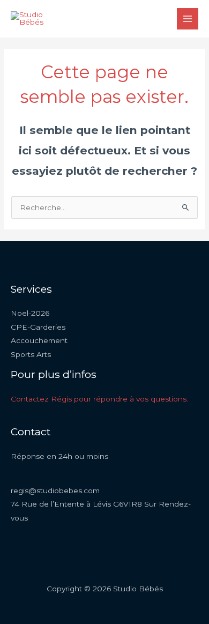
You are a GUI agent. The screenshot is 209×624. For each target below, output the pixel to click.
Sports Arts (31, 354)
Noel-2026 (30, 313)
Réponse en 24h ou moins (59, 456)
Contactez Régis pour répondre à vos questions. (99, 399)
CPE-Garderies (38, 327)
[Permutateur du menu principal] (188, 19)
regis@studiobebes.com (55, 490)
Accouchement (39, 340)
